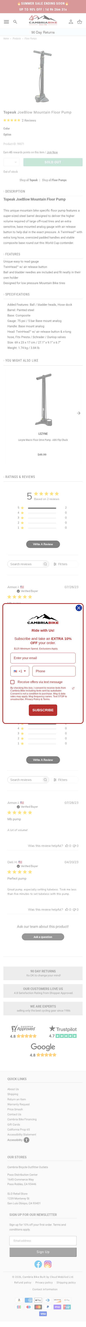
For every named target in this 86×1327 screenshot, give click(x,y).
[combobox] (19, 671)
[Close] (79, 608)
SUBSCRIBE (43, 710)
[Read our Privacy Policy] (73, 688)
